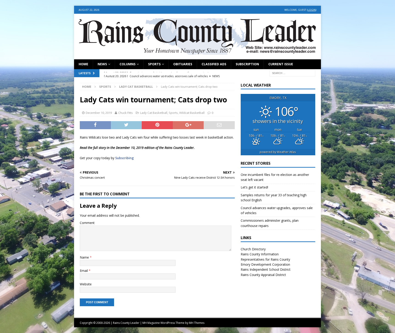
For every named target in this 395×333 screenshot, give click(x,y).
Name (85, 257)
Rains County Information (260, 254)
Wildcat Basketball (192, 113)
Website (86, 284)
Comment (87, 223)
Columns (128, 64)
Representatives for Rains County (265, 259)
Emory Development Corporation (265, 264)
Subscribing (124, 158)
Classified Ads (214, 64)
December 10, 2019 (99, 113)
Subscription (247, 64)
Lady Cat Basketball (153, 113)
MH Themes (196, 323)
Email (84, 270)
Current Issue (280, 64)
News (102, 64)
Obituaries (182, 64)
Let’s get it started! (254, 187)
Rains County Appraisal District (263, 275)
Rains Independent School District (266, 269)
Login (312, 9)
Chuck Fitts (125, 113)
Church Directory (253, 249)
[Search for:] (292, 73)
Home (83, 64)
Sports (154, 64)
